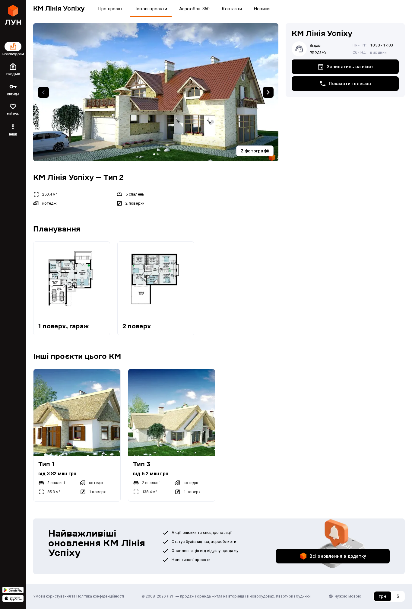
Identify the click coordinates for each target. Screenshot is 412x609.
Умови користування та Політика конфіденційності (78, 596)
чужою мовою (348, 596)
